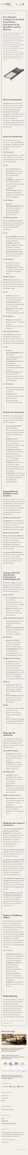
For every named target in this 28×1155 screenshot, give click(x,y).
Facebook (5, 1086)
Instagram (14, 1086)
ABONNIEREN (4, 1142)
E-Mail (21, 1086)
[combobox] (24, 4)
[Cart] (20, 4)
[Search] (16, 4)
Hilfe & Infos (4, 1121)
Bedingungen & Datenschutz (8, 1123)
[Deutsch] (24, 4)
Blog (2, 1118)
